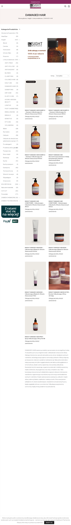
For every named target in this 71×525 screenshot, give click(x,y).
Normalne (6, 132)
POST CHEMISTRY (11, 108)
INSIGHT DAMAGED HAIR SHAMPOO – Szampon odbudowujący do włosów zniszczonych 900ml (35, 156)
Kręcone (6, 56)
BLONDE (8, 73)
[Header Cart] (69, 6)
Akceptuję (49, 522)
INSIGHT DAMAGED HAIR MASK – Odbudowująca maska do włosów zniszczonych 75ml (35, 294)
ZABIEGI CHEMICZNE (8, 197)
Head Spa (4, 36)
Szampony (6, 167)
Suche (5, 161)
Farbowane (6, 49)
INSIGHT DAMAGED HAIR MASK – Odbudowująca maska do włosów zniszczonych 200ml (35, 249)
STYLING (8, 122)
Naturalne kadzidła (7, 187)
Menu (2, 6)
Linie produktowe (38, 18)
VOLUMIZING (9, 125)
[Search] (65, 6)
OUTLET (4, 191)
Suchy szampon (8, 164)
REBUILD (8, 115)
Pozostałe (4, 194)
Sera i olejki (6, 154)
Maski (5, 128)
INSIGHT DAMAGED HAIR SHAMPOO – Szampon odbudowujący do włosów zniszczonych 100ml (35, 112)
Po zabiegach (7, 144)
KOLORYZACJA (6, 184)
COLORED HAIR (10, 79)
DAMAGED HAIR (10, 86)
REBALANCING (10, 112)
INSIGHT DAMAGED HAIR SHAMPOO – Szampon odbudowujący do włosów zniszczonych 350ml (59, 112)
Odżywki (5, 135)
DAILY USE (8, 83)
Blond (5, 43)
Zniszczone (6, 181)
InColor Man (7, 53)
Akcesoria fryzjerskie (8, 33)
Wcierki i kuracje (8, 174)
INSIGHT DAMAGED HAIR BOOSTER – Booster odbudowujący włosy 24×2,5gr (59, 294)
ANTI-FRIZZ (9, 63)
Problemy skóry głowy (10, 147)
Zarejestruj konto (35, 2)
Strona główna (22, 18)
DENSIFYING (9, 89)
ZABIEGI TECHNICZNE (8, 201)
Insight (29, 18)
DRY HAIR (8, 93)
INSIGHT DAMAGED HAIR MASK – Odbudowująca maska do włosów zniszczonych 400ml (58, 249)
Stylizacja (6, 157)
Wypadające (7, 177)
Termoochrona (8, 171)
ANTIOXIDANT (10, 69)
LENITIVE (8, 105)
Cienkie (5, 46)
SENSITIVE (8, 118)
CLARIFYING (9, 76)
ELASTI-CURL (9, 96)
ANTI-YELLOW (10, 66)
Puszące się (7, 151)
